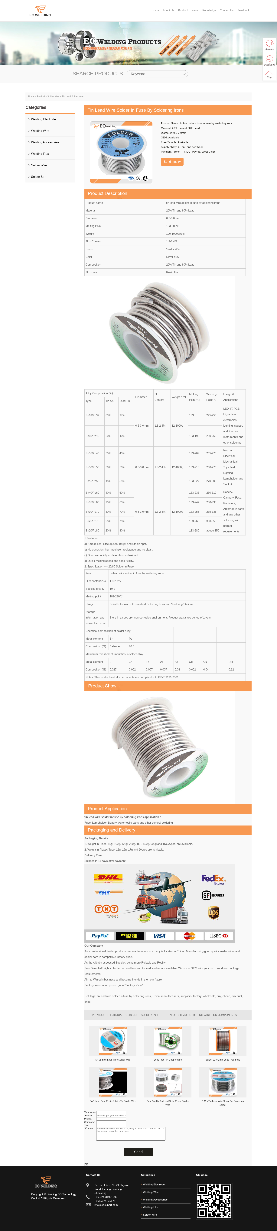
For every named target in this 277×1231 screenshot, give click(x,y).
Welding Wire (40, 130)
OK (86, 1164)
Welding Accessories (45, 142)
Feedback (243, 10)
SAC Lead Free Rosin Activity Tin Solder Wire (113, 1101)
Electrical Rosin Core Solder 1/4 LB (133, 1014)
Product (183, 10)
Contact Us (227, 10)
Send (138, 1152)
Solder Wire (53, 96)
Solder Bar (38, 176)
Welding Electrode (43, 119)
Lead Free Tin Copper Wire (168, 1059)
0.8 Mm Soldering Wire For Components (207, 1014)
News (195, 10)
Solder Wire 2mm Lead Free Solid (223, 1059)
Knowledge (209, 10)
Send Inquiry (172, 161)
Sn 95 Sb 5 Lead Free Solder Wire (112, 1059)
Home (155, 10)
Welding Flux (40, 153)
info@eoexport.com (106, 1204)
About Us (168, 10)
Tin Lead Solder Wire (72, 96)
